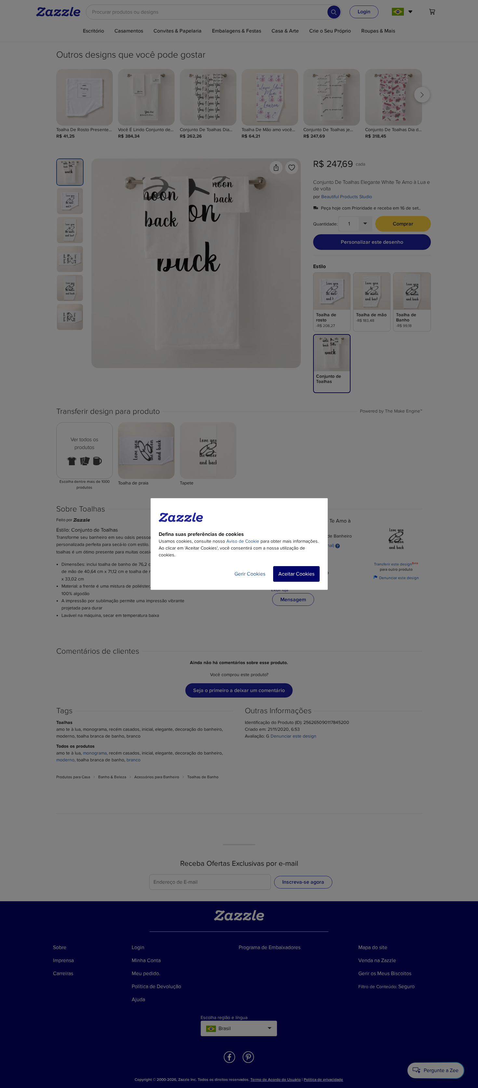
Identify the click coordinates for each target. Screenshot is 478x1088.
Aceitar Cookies (296, 574)
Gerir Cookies (249, 574)
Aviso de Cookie (242, 541)
